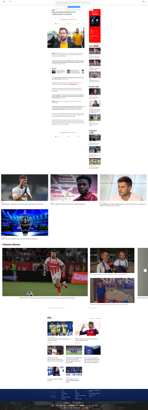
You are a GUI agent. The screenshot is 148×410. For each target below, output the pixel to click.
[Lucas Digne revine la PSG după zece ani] (55, 371)
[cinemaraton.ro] (93, 405)
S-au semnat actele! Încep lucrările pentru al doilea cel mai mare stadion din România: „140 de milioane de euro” (61, 71)
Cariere (90, 396)
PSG (52, 17)
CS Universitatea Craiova (93, 95)
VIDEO (62, 390)
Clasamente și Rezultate (65, 397)
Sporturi (76, 392)
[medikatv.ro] (90, 405)
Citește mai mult (49, 342)
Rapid (51, 202)
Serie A (90, 55)
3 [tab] (93, 27)
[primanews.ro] (60, 405)
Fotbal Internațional (51, 337)
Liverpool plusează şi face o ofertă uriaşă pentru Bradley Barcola (72, 380)
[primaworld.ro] (74, 407)
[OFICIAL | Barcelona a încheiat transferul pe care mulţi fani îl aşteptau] (60, 328)
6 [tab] (96, 27)
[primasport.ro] (70, 405)
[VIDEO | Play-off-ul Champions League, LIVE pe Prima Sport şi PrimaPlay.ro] (24, 222)
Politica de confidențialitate (94, 393)
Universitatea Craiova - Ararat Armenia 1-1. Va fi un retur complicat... (93, 124)
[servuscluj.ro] (83, 407)
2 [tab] (92, 27)
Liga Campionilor (64, 393)
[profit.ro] (77, 405)
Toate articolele (98, 318)
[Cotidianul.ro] (82, 405)
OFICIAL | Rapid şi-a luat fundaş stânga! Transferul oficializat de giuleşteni (67, 204)
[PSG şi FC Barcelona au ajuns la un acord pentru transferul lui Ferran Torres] (88, 328)
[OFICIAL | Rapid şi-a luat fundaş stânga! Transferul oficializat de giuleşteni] (74, 187)
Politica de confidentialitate (78, 9)
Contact (76, 397)
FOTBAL (62, 395)
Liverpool (67, 377)
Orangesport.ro (102, 202)
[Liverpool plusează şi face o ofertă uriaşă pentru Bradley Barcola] (74, 371)
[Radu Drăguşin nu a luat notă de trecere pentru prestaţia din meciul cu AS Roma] (95, 74)
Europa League (91, 107)
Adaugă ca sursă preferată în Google (68, 19)
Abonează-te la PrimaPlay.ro (80, 395)
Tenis (76, 390)
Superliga (63, 392)
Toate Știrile (77, 393)
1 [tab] (91, 27)
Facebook (51, 397)
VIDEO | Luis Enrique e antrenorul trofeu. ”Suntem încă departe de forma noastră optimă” (55, 359)
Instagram (55, 397)
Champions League (4, 237)
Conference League (92, 153)
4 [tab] (94, 27)
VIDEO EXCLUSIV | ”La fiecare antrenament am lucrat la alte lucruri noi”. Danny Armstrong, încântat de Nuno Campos (47, 298)
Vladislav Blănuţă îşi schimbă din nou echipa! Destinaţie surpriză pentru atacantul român (22, 204)
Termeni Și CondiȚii (78, 398)
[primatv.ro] (51, 405)
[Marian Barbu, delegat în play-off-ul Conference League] (95, 149)
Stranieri (90, 67)
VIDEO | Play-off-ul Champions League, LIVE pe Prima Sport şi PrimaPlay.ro (19, 239)
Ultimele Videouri (11, 244)
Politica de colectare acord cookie (70, 9)
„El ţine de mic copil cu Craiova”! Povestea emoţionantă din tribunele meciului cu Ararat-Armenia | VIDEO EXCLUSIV (108, 274)
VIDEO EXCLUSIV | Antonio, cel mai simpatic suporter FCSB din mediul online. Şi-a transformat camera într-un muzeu (109, 304)
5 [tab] (95, 27)
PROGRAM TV (63, 398)
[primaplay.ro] (63, 405)
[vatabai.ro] (87, 408)
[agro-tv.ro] (78, 407)
